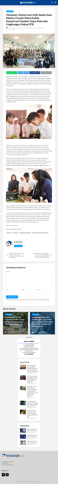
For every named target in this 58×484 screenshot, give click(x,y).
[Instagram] (3, 474)
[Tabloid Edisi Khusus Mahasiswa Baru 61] (23, 442)
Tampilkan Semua (18, 245)
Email (22, 289)
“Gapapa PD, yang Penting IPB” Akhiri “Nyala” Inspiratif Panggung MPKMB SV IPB (32, 413)
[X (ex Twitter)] (7, 474)
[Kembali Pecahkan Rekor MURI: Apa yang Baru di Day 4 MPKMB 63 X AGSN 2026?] (23, 402)
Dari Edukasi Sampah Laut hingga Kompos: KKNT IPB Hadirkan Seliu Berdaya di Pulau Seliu (32, 379)
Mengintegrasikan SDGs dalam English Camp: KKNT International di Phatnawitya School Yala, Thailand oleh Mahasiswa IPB (42, 321)
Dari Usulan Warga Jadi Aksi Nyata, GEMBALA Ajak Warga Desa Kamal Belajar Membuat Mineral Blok (32, 368)
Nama (7, 289)
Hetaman (9, 232)
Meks (28, 481)
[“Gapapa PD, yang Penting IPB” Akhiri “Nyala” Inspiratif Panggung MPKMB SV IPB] (23, 412)
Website (38, 289)
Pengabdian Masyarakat (25, 232)
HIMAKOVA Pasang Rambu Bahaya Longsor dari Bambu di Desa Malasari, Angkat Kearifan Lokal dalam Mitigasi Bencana (32, 391)
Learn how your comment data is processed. (37, 299)
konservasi (15, 232)
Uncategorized (10, 11)
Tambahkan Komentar (31, 27)
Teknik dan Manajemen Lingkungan (40, 232)
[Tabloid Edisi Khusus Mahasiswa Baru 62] (23, 436)
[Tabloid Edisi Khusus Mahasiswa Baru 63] (23, 430)
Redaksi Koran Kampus (12, 332)
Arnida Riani (10, 27)
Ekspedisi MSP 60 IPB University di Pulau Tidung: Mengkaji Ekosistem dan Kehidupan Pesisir (15, 320)
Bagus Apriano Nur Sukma (39, 332)
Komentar (8, 271)
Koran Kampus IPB (37, 481)
